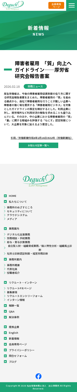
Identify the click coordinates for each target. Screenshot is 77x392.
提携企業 (14, 327)
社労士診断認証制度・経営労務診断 (27, 253)
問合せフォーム (18, 356)
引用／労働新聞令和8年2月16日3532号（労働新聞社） (42, 138)
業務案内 (14, 228)
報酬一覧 (14, 305)
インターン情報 (16, 300)
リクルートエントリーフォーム (25, 296)
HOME (12, 196)
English (13, 332)
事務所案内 (15, 259)
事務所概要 (13, 265)
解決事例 (14, 317)
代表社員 (12, 269)
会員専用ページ (56, 5)
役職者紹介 (13, 273)
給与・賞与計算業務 (18, 242)
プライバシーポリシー (22, 350)
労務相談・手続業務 (18, 238)
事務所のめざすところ (20, 207)
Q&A (11, 311)
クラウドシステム (17, 215)
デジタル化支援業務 (18, 234)
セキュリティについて (19, 211)
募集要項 (12, 292)
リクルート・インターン (23, 282)
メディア (12, 219)
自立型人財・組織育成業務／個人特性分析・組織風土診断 (40, 248)
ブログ (13, 362)
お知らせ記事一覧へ (38, 145)
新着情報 (14, 338)
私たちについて (18, 201)
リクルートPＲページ (19, 288)
